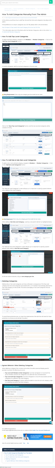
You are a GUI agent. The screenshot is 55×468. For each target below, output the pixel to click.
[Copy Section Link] (1, 36)
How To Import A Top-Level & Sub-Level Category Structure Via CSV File (21, 27)
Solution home (8, 8)
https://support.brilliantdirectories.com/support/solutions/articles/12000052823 (21, 17)
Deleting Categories (10, 459)
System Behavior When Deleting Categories (18, 461)
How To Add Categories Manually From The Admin (18, 453)
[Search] (51, 2)
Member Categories (30, 8)
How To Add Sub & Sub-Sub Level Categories (17, 457)
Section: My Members (19, 8)
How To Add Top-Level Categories (14, 455)
